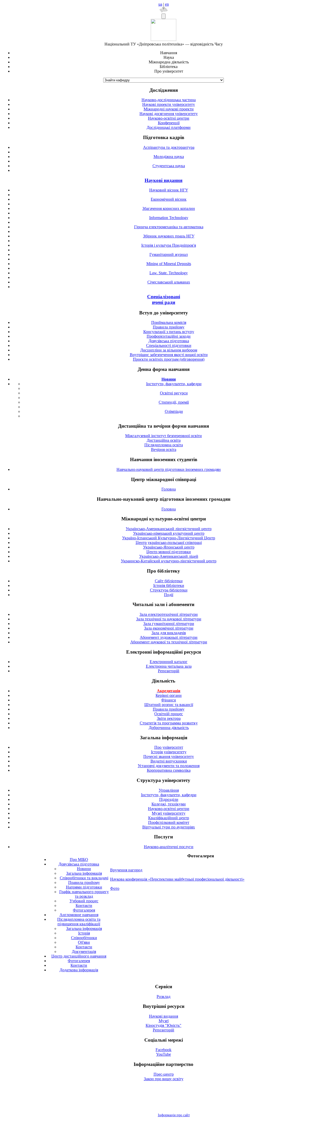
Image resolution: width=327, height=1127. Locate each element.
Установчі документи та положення (169, 766)
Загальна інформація (84, 873)
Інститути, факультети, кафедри (174, 384)
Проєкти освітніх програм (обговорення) (168, 359)
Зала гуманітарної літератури (168, 623)
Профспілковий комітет (168, 822)
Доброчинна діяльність (169, 727)
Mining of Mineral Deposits (168, 263)
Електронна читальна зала (169, 666)
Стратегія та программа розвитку (169, 723)
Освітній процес (168, 714)
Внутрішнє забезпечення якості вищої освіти (169, 354)
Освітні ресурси (174, 393)
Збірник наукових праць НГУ (168, 236)
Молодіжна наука (169, 156)
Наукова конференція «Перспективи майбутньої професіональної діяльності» (177, 879)
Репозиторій (168, 671)
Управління (169, 790)
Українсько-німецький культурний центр (168, 533)
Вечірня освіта (163, 449)
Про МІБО (79, 859)
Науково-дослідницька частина (169, 100)
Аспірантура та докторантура (168, 147)
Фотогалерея (84, 910)
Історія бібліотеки (168, 585)
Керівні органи (169, 695)
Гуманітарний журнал (168, 254)
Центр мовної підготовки (168, 552)
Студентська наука (169, 166)
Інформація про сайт (174, 1115)
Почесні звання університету (168, 756)
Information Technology (168, 217)
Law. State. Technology (168, 273)
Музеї (164, 1021)
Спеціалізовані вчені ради (163, 299)
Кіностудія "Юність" (163, 1025)
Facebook (163, 1050)
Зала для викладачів (168, 633)
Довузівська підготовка (168, 341)
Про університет (168, 747)
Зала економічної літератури (168, 628)
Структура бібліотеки (169, 590)
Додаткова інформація (79, 970)
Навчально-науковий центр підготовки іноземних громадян (168, 469)
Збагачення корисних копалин (168, 208)
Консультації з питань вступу (168, 331)
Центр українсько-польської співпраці (169, 542)
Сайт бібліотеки (169, 581)
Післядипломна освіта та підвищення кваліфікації (78, 921)
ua (160, 4)
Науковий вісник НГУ (168, 190)
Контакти (84, 905)
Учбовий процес (83, 901)
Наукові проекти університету (168, 104)
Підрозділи (168, 799)
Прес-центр (164, 1074)
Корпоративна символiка (169, 770)
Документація (84, 951)
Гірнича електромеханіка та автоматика (168, 227)
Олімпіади (174, 411)
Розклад (163, 996)
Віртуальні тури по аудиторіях (168, 827)
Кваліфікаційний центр (168, 818)
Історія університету (168, 752)
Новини (84, 869)
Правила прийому (168, 327)
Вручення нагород (126, 870)
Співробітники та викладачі (84, 878)
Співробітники (84, 938)
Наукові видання (163, 180)
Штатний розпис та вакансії (168, 704)
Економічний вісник (168, 199)
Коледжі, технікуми (168, 804)
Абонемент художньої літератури (168, 637)
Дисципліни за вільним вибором (168, 350)
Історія (84, 933)
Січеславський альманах (168, 282)
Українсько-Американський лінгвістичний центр (169, 529)
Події (168, 595)
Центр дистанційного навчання (78, 956)
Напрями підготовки (84, 887)
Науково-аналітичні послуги (168, 847)
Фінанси (168, 700)
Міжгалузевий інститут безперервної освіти (163, 436)
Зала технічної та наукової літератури (168, 619)
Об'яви (84, 942)
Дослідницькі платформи (169, 127)
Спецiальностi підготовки (168, 345)
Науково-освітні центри (168, 118)
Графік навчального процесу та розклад (84, 894)
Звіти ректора (169, 718)
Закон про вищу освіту (163, 1079)
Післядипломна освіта (163, 445)
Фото (114, 888)
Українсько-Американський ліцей (168, 556)
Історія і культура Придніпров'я (168, 245)
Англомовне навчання (79, 915)
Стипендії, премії (174, 402)
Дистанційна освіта (164, 440)
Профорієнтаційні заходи (169, 336)
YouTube (163, 1054)
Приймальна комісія (168, 322)
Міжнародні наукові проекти (169, 109)
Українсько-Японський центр (168, 547)
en (167, 4)
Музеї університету (168, 813)
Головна (168, 489)
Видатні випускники (168, 761)
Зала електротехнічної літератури (168, 614)
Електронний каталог (169, 661)
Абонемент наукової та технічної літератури (168, 642)
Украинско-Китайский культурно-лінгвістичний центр (168, 561)
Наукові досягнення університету (168, 113)
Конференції (169, 123)
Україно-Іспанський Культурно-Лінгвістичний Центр (168, 538)
